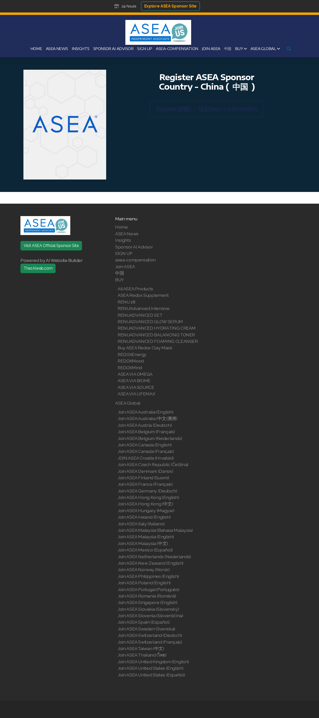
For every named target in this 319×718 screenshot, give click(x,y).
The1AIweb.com (38, 268)
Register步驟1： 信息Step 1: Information (207, 109)
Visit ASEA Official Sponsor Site (51, 245)
